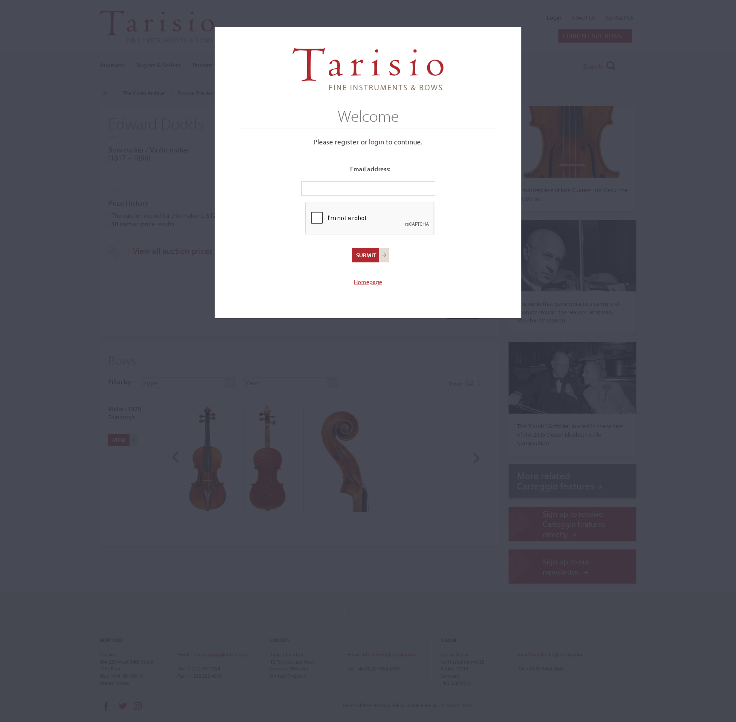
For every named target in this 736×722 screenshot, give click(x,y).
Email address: (370, 169)
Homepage (368, 282)
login (376, 141)
